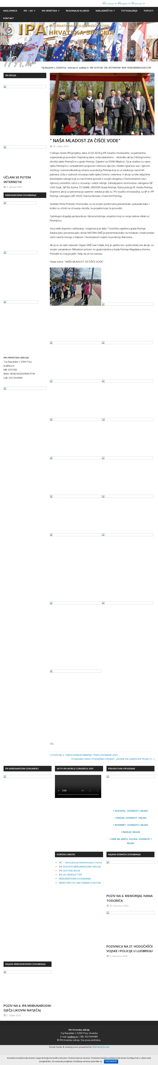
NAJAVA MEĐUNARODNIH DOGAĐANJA (25, 964)
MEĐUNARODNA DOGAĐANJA (75, 878)
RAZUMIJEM (111, 1061)
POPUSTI (148, 10)
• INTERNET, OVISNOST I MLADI (130, 824)
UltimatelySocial (100, 1046)
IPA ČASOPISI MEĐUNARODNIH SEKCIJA (80, 866)
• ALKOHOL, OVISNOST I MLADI (130, 810)
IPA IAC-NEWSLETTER (70, 874)
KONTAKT (8, 18)
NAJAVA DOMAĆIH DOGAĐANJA (124, 854)
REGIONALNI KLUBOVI (77, 10)
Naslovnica (10, 10)
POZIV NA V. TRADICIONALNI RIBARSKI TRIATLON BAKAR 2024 (84, 755)
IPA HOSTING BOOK (69, 870)
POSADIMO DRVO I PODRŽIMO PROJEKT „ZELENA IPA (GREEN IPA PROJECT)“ (112, 759)
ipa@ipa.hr (72, 1036)
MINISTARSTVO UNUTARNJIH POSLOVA (80, 882)
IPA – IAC (28, 10)
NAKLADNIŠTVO (104, 10)
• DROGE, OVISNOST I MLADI (130, 817)
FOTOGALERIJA (129, 10)
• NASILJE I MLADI (130, 832)
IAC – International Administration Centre (80, 862)
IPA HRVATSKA (49, 10)
